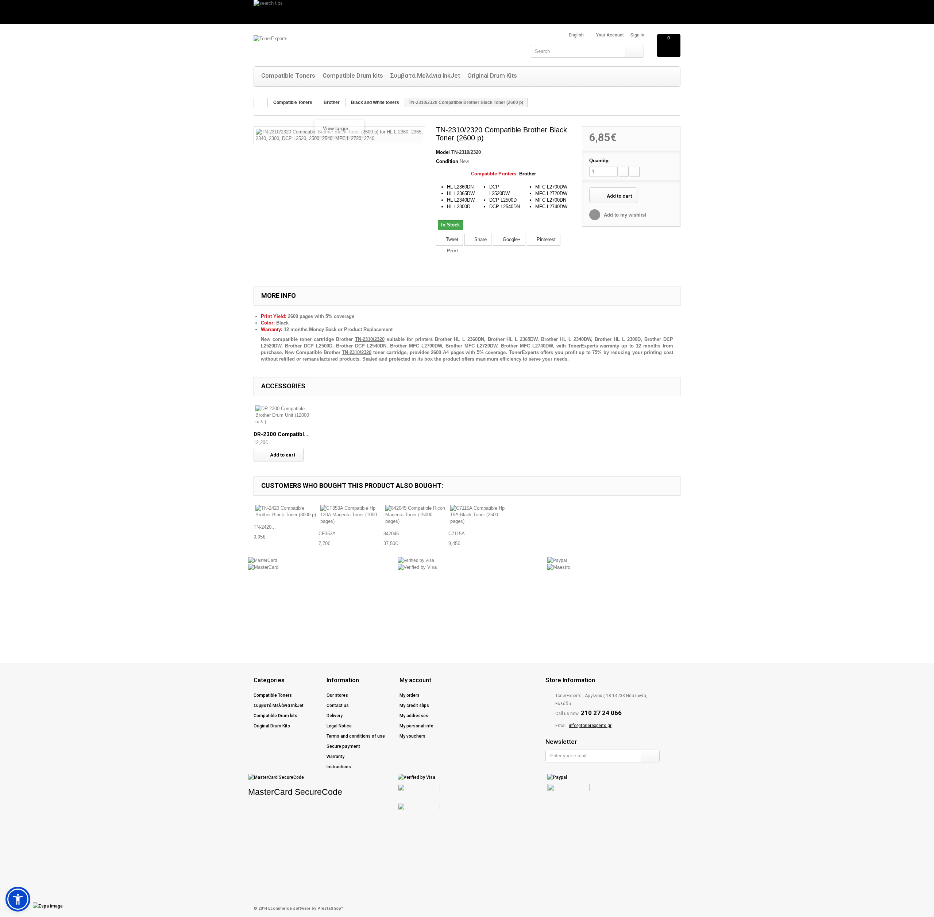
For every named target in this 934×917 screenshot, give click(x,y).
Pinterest (545, 239)
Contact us (338, 705)
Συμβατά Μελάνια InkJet (425, 75)
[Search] (634, 51)
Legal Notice (339, 725)
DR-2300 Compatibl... (281, 434)
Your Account (610, 35)
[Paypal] (557, 560)
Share (480, 239)
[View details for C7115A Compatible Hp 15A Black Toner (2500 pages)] (480, 515)
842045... (393, 533)
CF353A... (329, 533)
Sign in (637, 35)
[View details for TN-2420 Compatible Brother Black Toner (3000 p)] (286, 511)
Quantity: (599, 160)
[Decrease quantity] (624, 171)
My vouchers (412, 736)
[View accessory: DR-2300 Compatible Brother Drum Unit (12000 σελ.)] (286, 415)
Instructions (339, 766)
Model (443, 152)
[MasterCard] (262, 560)
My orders (410, 695)
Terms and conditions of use (356, 736)
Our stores (337, 695)
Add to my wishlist (624, 215)
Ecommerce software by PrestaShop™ (306, 908)
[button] (17, 899)
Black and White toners (375, 102)
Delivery (335, 715)
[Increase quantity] (635, 171)
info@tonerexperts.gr (590, 725)
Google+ (511, 239)
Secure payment (343, 746)
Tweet (451, 239)
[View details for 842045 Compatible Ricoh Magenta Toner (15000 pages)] (415, 515)
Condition (447, 161)
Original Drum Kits (492, 75)
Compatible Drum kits (353, 75)
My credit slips (414, 705)
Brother (332, 102)
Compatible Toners (288, 75)
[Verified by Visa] (416, 560)
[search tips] (467, 12)
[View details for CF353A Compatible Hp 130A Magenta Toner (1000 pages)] (351, 515)
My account (415, 680)
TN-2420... (265, 527)
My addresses (414, 715)
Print (452, 250)
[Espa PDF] (35, 906)
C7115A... (458, 533)
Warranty (335, 756)
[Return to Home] (261, 102)
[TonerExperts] (327, 46)
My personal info (416, 725)
